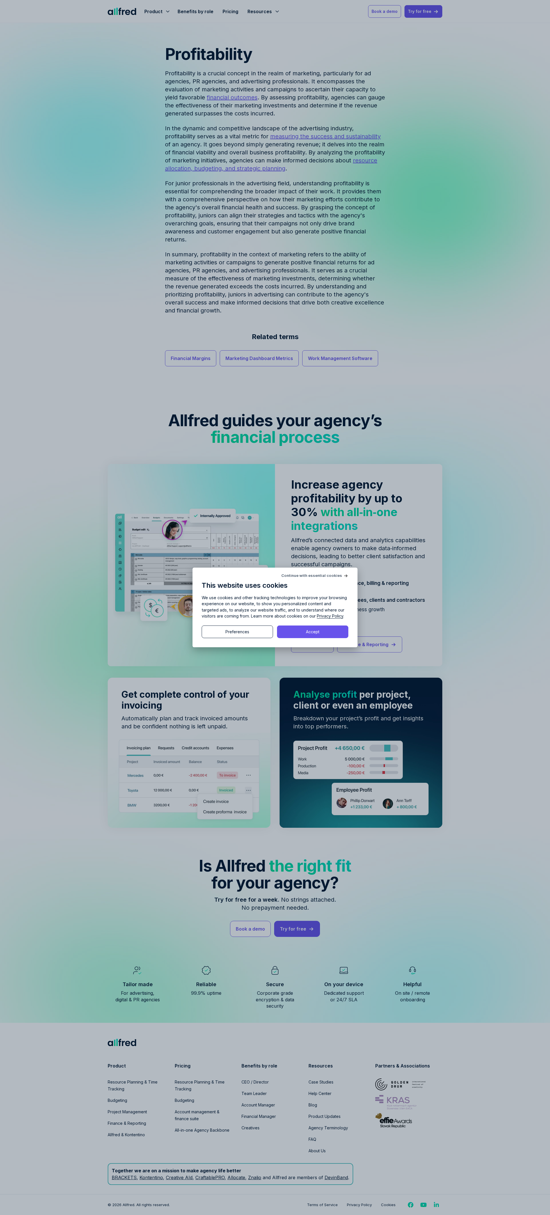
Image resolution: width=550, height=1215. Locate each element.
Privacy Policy (330, 616)
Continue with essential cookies (311, 575)
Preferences (237, 631)
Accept (312, 631)
